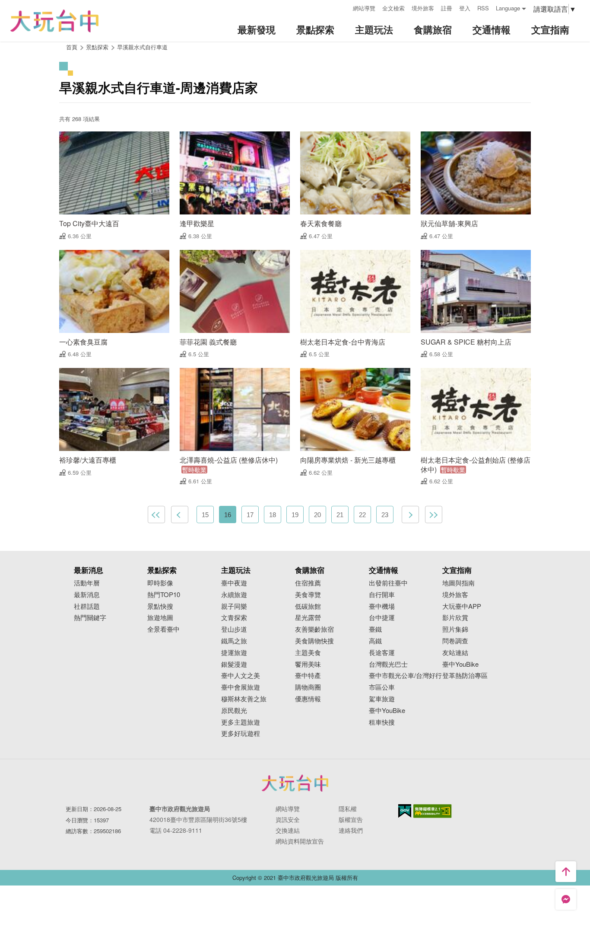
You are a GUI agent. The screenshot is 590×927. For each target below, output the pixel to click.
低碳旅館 (308, 606)
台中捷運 (382, 617)
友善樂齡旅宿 (314, 629)
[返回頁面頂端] (565, 871)
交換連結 (288, 830)
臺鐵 (375, 629)
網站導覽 (364, 8)
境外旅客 (423, 8)
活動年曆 (87, 583)
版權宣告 (351, 819)
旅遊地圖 (160, 617)
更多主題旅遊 (240, 722)
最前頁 (156, 514)
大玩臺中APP (461, 606)
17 (250, 514)
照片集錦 (455, 629)
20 (317, 514)
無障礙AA (432, 811)
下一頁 (410, 514)
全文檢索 (393, 8)
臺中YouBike (387, 710)
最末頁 (433, 514)
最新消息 (87, 594)
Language (508, 8)
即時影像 (160, 583)
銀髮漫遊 (234, 664)
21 (339, 514)
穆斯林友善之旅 (243, 699)
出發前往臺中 (388, 583)
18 (272, 514)
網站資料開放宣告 (300, 841)
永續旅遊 (234, 594)
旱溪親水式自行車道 (142, 47)
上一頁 (179, 514)
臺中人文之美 (240, 675)
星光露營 (308, 617)
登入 (464, 8)
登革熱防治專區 (465, 675)
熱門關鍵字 (90, 617)
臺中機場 (382, 606)
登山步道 (234, 629)
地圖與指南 (458, 583)
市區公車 (382, 687)
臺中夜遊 (234, 583)
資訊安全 (288, 819)
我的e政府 (404, 811)
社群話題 (87, 606)
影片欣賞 (455, 617)
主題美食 (308, 652)
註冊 (446, 8)
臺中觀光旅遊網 (54, 21)
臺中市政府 (295, 783)
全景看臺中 (163, 629)
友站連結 (455, 652)
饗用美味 (308, 664)
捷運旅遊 (234, 652)
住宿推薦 (308, 583)
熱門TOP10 (163, 594)
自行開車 (382, 594)
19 (295, 514)
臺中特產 (308, 675)
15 (205, 514)
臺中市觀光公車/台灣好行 (405, 675)
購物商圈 (308, 687)
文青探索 (234, 617)
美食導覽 (308, 594)
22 (362, 514)
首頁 (71, 47)
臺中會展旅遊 (240, 687)
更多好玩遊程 (240, 733)
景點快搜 (160, 606)
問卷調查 (455, 641)
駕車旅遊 (382, 699)
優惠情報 (308, 699)
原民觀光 (234, 710)
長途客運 (382, 652)
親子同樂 (234, 606)
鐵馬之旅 (234, 641)
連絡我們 (351, 830)
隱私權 (348, 808)
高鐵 (375, 641)
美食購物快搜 (314, 641)
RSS (483, 8)
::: (343, 7)
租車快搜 (382, 722)
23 (384, 514)
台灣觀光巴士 (388, 664)
